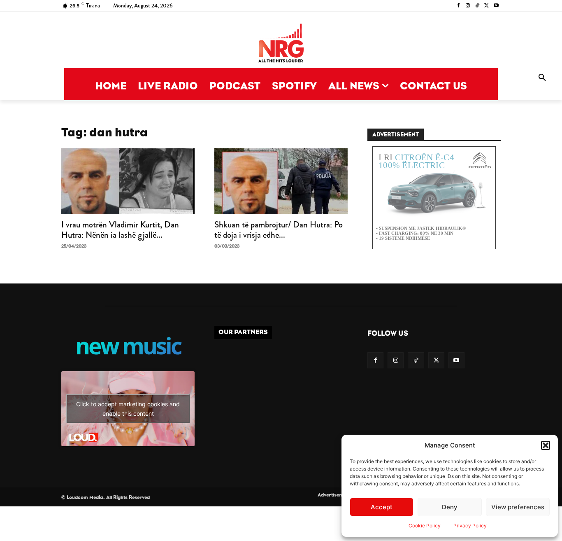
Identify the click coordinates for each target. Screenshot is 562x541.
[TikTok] (477, 6)
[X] (486, 6)
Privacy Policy (470, 525)
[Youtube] (496, 6)
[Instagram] (468, 6)
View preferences (517, 507)
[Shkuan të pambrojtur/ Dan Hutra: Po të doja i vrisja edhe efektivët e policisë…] (281, 181)
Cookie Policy (425, 525)
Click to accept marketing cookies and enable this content (128, 408)
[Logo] (281, 44)
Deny (449, 507)
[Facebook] (458, 6)
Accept (381, 507)
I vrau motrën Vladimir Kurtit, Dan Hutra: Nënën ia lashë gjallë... (120, 229)
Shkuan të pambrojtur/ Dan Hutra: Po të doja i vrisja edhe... (278, 229)
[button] (545, 445)
